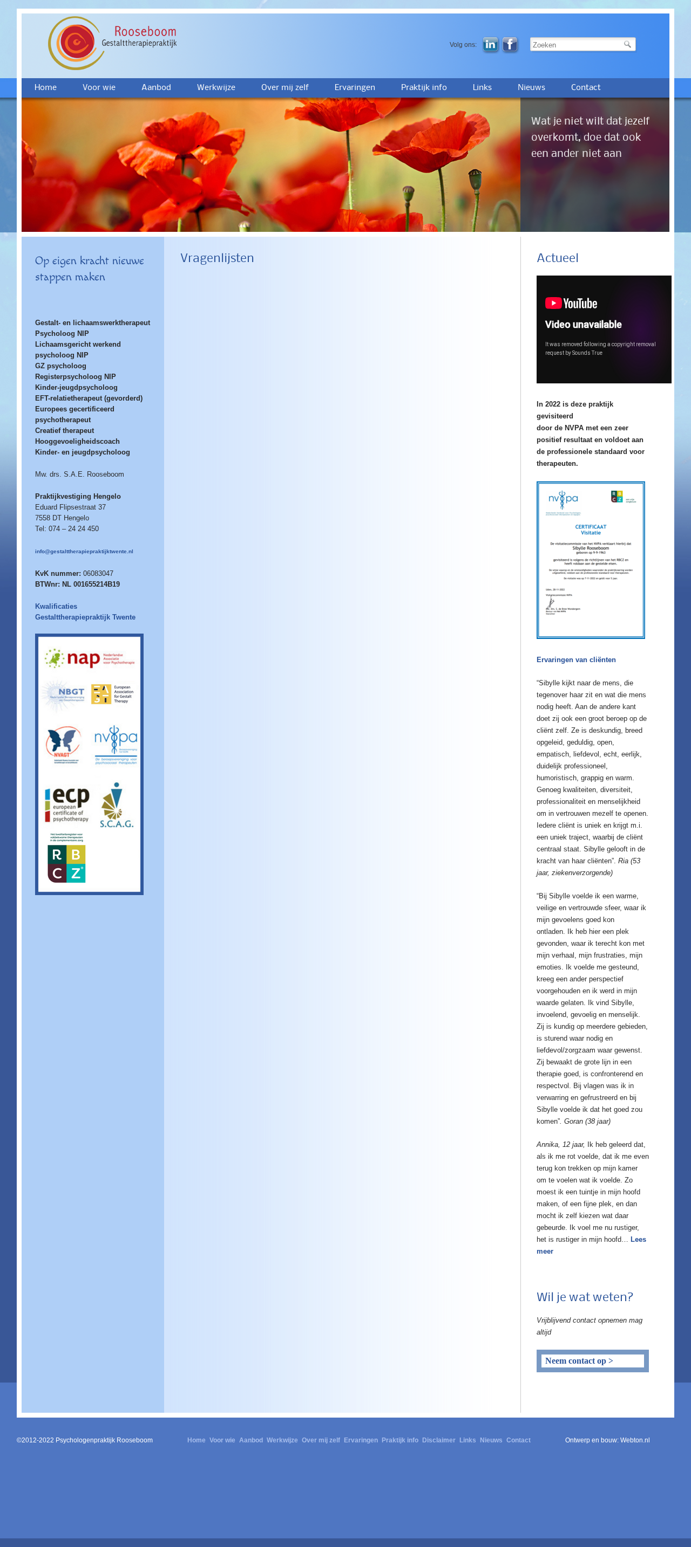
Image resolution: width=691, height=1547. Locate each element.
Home (46, 88)
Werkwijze (216, 88)
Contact (586, 88)
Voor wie (99, 88)
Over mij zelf (285, 88)
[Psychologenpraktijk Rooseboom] (127, 43)
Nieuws (531, 88)
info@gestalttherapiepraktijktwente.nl (84, 551)
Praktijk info (424, 88)
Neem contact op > (579, 1360)
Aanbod (156, 88)
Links (482, 88)
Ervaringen (355, 88)
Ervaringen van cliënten (576, 660)
